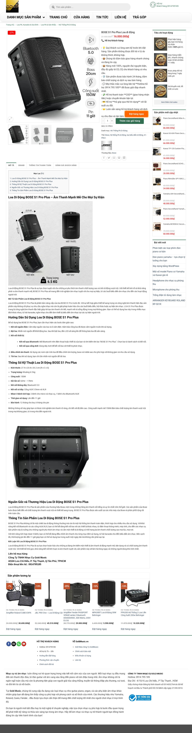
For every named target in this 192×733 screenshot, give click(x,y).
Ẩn (42, 174)
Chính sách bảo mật (83, 651)
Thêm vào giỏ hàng (129, 121)
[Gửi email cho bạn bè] (114, 158)
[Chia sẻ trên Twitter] (109, 158)
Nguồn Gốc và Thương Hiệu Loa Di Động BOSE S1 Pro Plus (34, 187)
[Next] (148, 605)
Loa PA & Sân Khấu (48, 25)
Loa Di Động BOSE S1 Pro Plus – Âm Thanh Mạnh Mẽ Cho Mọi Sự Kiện (38, 178)
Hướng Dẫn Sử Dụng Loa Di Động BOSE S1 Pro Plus (31, 181)
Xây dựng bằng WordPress (166, 266)
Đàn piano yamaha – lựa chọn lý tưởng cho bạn (169, 259)
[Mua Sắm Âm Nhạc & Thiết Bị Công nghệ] (18, 6)
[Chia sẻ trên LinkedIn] (124, 158)
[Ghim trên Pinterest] (119, 158)
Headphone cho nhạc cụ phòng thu (168, 282)
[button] (10, 119)
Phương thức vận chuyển (49, 660)
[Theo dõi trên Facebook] (8, 644)
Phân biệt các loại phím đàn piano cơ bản (166, 250)
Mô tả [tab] (11, 165)
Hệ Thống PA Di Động (67, 25)
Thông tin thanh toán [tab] (40, 165)
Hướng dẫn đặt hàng (47, 656)
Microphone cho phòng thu (166, 289)
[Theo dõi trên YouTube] (24, 644)
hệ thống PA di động (118, 135)
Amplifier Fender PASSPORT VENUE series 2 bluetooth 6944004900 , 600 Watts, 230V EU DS (77, 616)
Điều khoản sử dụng (83, 656)
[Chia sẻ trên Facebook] (104, 158)
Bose (107, 135)
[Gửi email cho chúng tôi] (13, 644)
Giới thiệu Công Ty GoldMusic (86, 647)
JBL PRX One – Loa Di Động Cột (49, 613)
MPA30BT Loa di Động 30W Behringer (104, 613)
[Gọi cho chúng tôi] (18, 644)
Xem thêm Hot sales (169, 102)
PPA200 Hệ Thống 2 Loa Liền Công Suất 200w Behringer (133, 613)
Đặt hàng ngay (13, 629)
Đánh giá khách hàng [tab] (66, 165)
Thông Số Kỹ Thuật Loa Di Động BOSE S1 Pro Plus (30, 184)
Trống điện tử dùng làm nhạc (167, 295)
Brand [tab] (21, 165)
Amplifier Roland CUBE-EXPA (18, 613)
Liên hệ (78, 660)
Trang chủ (10, 25)
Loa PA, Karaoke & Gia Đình (27, 25)
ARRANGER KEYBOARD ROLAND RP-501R (169, 302)
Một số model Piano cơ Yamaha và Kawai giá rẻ (168, 273)
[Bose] (106, 145)
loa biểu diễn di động (135, 135)
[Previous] (8, 605)
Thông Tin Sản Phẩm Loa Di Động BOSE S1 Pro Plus (31, 190)
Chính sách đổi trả (46, 664)
